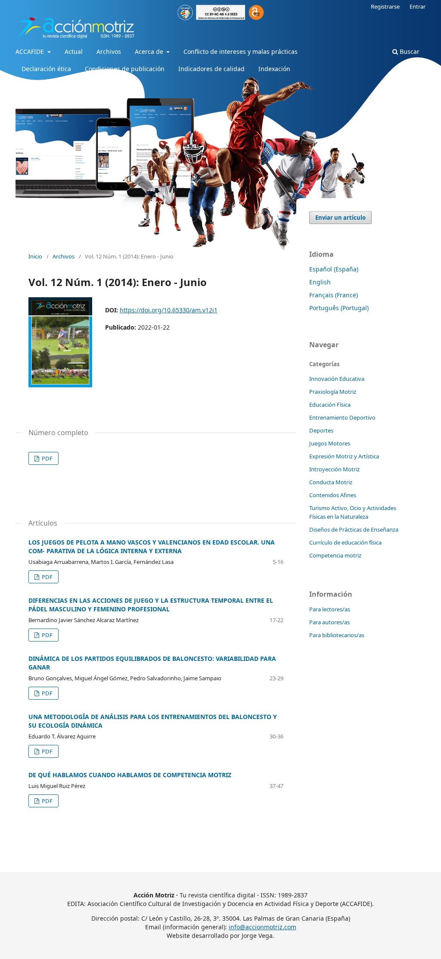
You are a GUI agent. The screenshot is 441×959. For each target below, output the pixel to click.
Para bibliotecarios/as (336, 635)
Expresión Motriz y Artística (344, 456)
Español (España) (333, 269)
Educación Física (330, 404)
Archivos (108, 51)
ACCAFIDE (31, 51)
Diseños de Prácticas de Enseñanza (353, 529)
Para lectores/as (329, 609)
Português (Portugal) (339, 308)
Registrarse (385, 6)
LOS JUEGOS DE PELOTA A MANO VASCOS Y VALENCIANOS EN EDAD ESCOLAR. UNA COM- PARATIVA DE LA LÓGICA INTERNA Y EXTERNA (151, 546)
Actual (74, 51)
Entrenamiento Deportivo (342, 417)
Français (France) (333, 295)
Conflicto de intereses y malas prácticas (240, 51)
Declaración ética (46, 69)
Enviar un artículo (340, 217)
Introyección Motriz (334, 469)
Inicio (35, 256)
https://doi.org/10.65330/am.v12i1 (168, 310)
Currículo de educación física (345, 542)
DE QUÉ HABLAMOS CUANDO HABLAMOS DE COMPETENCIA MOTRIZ (129, 775)
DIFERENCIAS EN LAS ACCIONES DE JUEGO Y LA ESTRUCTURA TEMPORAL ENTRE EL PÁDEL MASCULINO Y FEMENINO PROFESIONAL (150, 604)
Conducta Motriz (330, 482)
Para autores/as (329, 622)
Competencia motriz (335, 555)
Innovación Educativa (336, 379)
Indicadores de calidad (211, 69)
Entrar (417, 6)
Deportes (321, 430)
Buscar (408, 51)
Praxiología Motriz (332, 391)
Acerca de (150, 51)
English (320, 282)
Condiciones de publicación (125, 69)
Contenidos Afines (332, 495)
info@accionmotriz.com (262, 927)
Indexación (274, 69)
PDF (46, 458)
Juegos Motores (329, 443)
